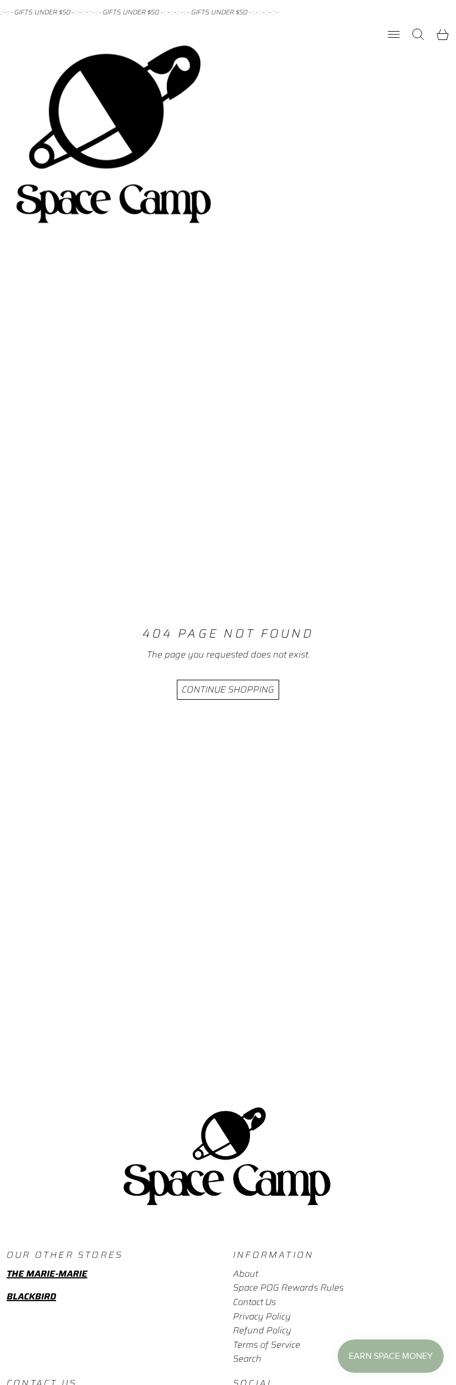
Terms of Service (266, 1345)
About (245, 1274)
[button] (418, 34)
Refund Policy (262, 1330)
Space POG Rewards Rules (288, 1287)
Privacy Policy (262, 1316)
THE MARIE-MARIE (47, 1274)
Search (247, 1359)
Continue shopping (228, 689)
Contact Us (254, 1302)
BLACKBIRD (31, 1296)
